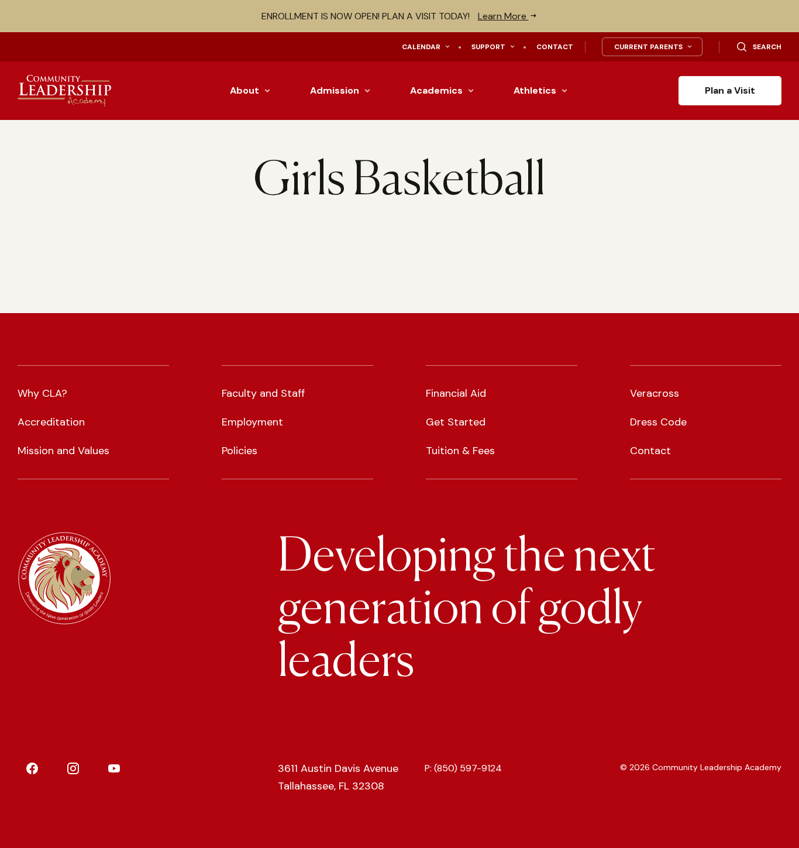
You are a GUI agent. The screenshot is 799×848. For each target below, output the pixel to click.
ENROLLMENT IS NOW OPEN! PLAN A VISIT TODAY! (395, 16)
